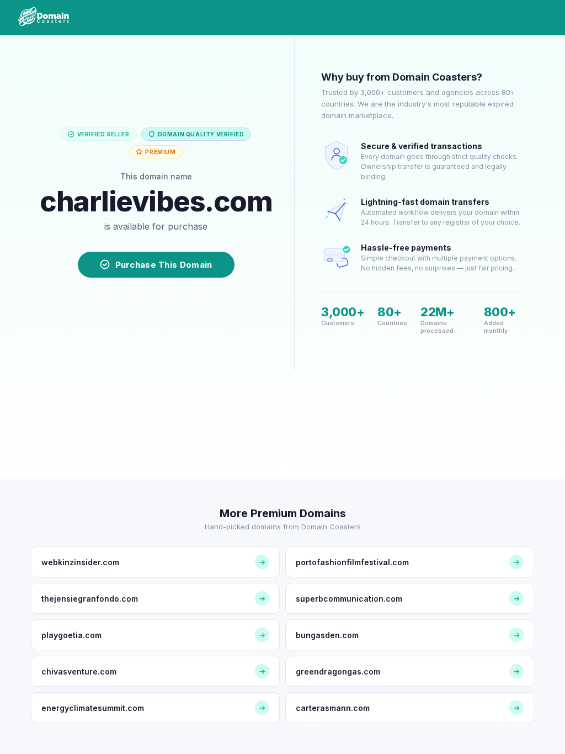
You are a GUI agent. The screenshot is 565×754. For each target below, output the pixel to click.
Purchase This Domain (163, 264)
